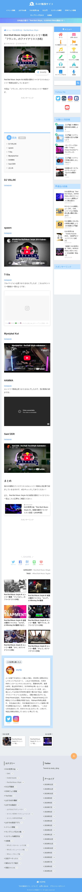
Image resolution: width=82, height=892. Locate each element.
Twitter (8, 723)
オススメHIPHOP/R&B (15, 818)
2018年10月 (49, 848)
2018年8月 (49, 857)
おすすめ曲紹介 (60, 52)
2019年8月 (49, 803)
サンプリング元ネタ (37, 15)
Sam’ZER (12, 164)
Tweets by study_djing (51, 768)
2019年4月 (49, 821)
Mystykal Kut (13, 156)
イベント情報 (10, 10)
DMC (10, 773)
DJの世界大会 (34, 10)
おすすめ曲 (22, 10)
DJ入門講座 (61, 59)
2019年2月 (49, 830)
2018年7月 (49, 862)
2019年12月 (49, 784)
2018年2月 (49, 871)
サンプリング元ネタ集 (14, 832)
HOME (42, 882)
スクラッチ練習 (56, 10)
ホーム (60, 37)
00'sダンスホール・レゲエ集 (17, 845)
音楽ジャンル (11, 868)
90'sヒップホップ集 (14, 854)
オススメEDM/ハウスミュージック (20, 814)
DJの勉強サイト (45, 3)
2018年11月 (49, 844)
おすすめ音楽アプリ (13, 822)
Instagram (8, 185)
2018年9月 (49, 853)
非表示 (22, 138)
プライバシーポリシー (57, 886)
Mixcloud (64, 101)
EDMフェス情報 (70, 10)
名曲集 (49, 15)
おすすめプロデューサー (16, 809)
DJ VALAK (12, 144)
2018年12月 (49, 839)
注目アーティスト (12, 858)
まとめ (10, 168)
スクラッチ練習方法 (13, 836)
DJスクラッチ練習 (74, 59)
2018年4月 (49, 866)
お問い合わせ (74, 37)
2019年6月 (49, 812)
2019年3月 (49, 825)
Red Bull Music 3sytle (42, 573)
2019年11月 (49, 789)
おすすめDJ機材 (60, 67)
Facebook (76, 101)
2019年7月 (49, 807)
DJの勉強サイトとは (60, 45)
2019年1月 (49, 834)
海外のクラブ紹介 (12, 863)
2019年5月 (49, 816)
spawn (10, 148)
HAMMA (11, 160)
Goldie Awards (13, 778)
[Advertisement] (27, 114)
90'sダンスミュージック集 (17, 849)
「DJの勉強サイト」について (28, 886)
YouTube (67, 110)
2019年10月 (49, 793)
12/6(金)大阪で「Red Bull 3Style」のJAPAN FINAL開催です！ (41, 20)
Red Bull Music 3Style (42, 570)
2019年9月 (49, 798)
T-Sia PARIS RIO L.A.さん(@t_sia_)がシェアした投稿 (25, 323)
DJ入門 (45, 10)
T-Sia (10, 152)
